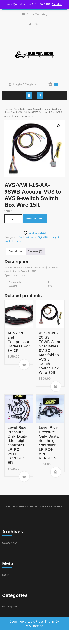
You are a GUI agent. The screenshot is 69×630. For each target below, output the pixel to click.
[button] (58, 126)
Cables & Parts (27, 237)
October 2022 (10, 542)
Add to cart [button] (24, 364)
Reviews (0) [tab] (35, 251)
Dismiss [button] (57, 4)
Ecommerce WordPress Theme (32, 621)
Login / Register (25, 84)
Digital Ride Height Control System (31, 109)
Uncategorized (10, 606)
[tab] (29, 95)
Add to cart (35, 218)
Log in (5, 574)
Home (7, 109)
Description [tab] (16, 251)
